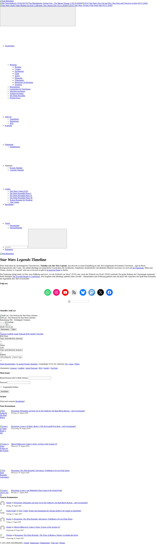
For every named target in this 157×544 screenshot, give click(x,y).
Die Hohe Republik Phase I (20, 193)
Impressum (34, 543)
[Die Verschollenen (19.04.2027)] (13, 3)
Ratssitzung (14, 121)
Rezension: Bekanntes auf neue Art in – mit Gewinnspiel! (48, 411)
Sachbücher (19, 71)
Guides (7, 189)
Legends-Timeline (17, 170)
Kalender (8, 126)
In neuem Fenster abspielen (27, 364)
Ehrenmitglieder (16, 228)
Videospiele (19, 80)
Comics (18, 69)
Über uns (54, 543)
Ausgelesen (14, 119)
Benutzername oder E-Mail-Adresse (14, 378)
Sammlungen (15, 147)
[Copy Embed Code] (1, 360)
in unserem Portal (53, 270)
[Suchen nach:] (16, 247)
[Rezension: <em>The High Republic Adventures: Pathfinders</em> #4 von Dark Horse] (4, 479)
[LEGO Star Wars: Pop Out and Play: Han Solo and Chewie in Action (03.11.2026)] (114, 3)
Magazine (18, 78)
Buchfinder (9, 204)
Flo (66, 364)
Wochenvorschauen (17, 91)
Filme (17, 74)
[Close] (1, 332)
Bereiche (13, 65)
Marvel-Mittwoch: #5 (34, 444)
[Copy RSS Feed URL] (1, 341)
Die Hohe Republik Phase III (21, 198)
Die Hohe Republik (17, 96)
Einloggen (9, 249)
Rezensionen (15, 87)
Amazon (3, 334)
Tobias (76, 364)
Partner (62, 543)
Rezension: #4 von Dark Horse (40, 470)
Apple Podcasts (20, 334)
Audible (10, 334)
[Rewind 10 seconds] (3, 325)
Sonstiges (18, 85)
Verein (7, 223)
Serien (17, 76)
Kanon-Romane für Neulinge (21, 200)
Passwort (3, 382)
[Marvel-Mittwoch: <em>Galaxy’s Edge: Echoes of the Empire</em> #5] (4, 456)
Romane (18, 67)
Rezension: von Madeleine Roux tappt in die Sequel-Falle (36, 490)
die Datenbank (138, 268)
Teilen (13, 329)
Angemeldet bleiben (10, 387)
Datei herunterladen (7, 364)
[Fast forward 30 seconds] (10, 325)
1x (7, 325)
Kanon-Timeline (16, 168)
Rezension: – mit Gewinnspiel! (43, 426)
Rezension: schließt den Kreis (46, 535)
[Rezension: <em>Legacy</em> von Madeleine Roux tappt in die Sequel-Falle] (4, 492)
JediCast (8, 117)
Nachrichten (9, 46)
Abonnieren (5, 329)
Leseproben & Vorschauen (20, 89)
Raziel (8, 503)
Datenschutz (45, 543)
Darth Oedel (11, 511)
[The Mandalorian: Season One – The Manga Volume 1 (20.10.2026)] (54, 3)
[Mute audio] (1, 325)
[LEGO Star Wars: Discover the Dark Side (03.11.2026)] (89, 5)
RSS (11, 123)
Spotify (33, 334)
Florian (9, 535)
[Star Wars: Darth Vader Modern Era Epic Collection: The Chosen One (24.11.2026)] (33, 5)
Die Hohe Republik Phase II (21, 196)
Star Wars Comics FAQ (19, 191)
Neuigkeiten (14, 225)
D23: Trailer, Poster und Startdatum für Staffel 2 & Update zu (50, 511)
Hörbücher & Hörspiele (24, 82)
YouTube (39, 334)
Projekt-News (15, 98)
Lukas (71, 364)
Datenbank (9, 144)
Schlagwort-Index (17, 93)
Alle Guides (14, 202)
